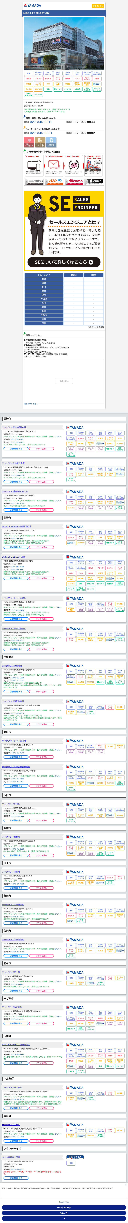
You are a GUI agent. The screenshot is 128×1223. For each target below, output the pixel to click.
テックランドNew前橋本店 (14, 427)
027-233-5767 (18, 439)
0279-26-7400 (18, 1100)
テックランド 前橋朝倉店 (13, 463)
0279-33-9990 (18, 1054)
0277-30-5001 (18, 1019)
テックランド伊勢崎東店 (13, 701)
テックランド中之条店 (12, 1087)
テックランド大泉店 (11, 1124)
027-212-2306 (18, 475)
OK (64, 1218)
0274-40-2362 (18, 917)
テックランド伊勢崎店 (12, 666)
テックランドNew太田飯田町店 (16, 766)
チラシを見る (41, 449)
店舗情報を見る (16, 449)
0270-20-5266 (18, 678)
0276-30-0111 (18, 779)
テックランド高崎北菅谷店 (14, 628)
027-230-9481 (18, 442)
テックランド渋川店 (11, 872)
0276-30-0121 (18, 782)
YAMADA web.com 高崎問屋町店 (16, 526)
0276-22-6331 (18, 1169)
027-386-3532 (18, 539)
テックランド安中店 (11, 972)
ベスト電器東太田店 (11, 1157)
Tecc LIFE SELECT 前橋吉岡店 (16, 1044)
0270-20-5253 (18, 681)
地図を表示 (64, 381)
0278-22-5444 (18, 816)
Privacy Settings (64, 1207)
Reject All (64, 1213)
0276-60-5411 (18, 1137)
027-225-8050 (18, 503)
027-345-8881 (41, 133)
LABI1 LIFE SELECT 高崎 (13, 557)
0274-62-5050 (18, 952)
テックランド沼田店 (11, 804)
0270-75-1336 (18, 713)
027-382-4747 (18, 984)
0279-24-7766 (18, 884)
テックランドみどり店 (12, 1007)
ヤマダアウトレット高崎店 (14, 598)
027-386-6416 (18, 610)
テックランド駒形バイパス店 (15, 491)
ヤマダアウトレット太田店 (14, 741)
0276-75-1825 (18, 849)
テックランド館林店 (11, 837)
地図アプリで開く (31, 404)
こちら (57, 436)
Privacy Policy (64, 1202)
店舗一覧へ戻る (98, 6)
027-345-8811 (41, 122)
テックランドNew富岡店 (13, 939)
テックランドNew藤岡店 (13, 904)
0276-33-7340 (18, 753)
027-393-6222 (18, 641)
